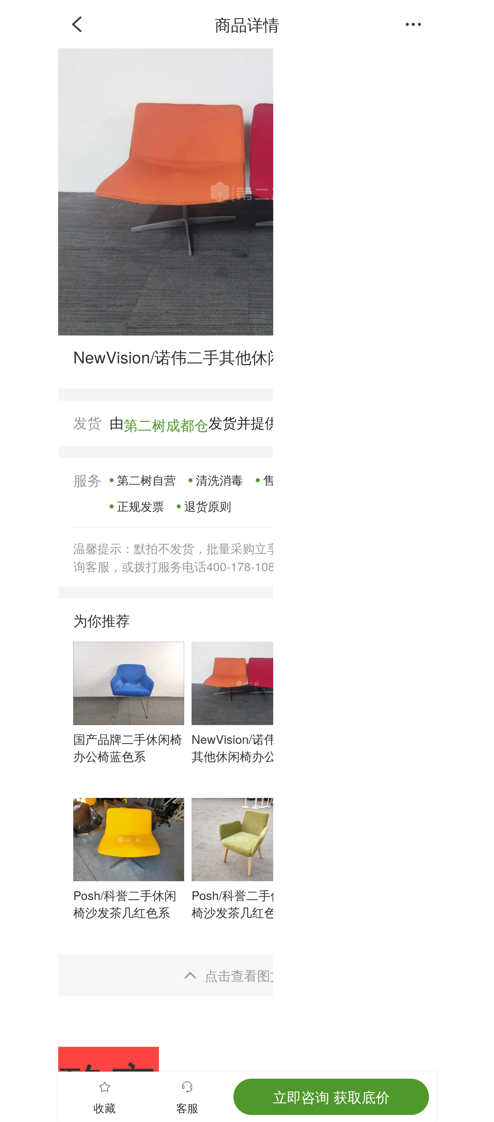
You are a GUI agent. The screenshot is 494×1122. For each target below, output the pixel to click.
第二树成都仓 (166, 424)
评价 (247, 24)
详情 (305, 24)
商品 (188, 24)
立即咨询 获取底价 (331, 1096)
